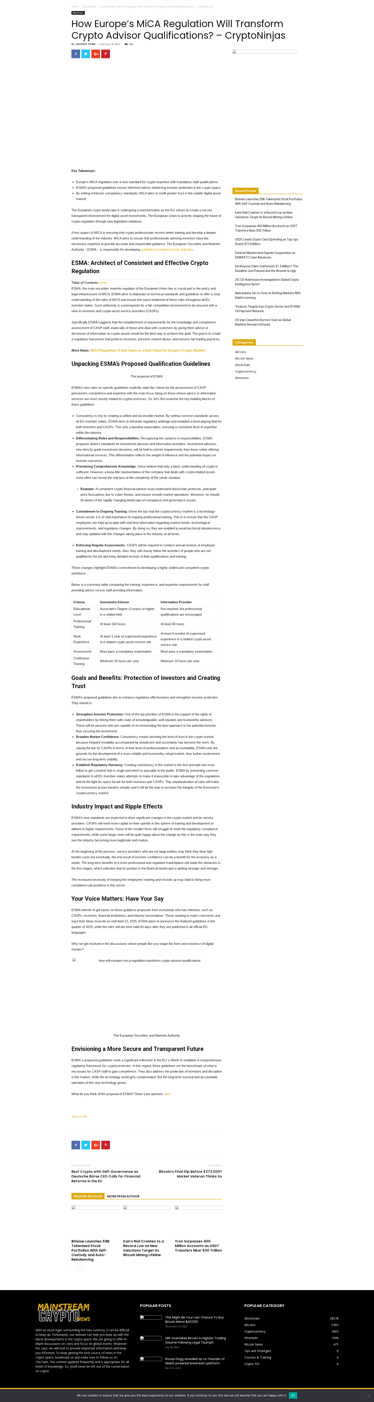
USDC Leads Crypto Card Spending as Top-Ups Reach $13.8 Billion (266, 242)
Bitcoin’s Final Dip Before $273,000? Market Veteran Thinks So (190, 1174)
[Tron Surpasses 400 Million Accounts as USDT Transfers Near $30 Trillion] (198, 1221)
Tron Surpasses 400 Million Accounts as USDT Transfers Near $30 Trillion (198, 1246)
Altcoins (240, 352)
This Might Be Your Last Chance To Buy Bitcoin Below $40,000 (194, 1319)
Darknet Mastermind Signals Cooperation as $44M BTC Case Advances (265, 255)
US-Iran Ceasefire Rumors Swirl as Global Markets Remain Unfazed (263, 322)
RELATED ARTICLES (88, 1196)
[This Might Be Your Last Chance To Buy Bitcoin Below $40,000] (151, 1322)
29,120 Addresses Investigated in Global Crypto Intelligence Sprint (267, 282)
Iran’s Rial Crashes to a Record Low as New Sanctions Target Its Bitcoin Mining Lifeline (143, 1248)
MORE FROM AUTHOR (123, 1196)
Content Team (85, 44)
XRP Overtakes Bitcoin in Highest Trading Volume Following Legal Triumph (195, 1340)
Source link (79, 1116)
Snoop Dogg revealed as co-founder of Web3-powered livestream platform (195, 1361)
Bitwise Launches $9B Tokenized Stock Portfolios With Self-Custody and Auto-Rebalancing (90, 1250)
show (103, 282)
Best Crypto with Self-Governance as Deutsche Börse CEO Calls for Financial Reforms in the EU (105, 1176)
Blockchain (89, 6)
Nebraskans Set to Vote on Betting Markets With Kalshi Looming (268, 295)
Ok (293, 1395)
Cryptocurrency (245, 371)
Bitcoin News (244, 358)
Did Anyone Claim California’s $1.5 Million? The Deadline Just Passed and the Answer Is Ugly (266, 269)
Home (75, 6)
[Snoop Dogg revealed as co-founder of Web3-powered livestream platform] (151, 1364)
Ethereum (242, 378)
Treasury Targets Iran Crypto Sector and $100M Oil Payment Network (267, 309)
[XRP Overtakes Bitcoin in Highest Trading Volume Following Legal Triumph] (151, 1343)
